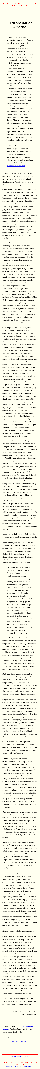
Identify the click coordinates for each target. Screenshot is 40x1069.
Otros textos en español (20, 1041)
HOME (14, 1057)
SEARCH (25, 1057)
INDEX (19, 1057)
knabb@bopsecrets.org (27, 1066)
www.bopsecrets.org (12, 1066)
